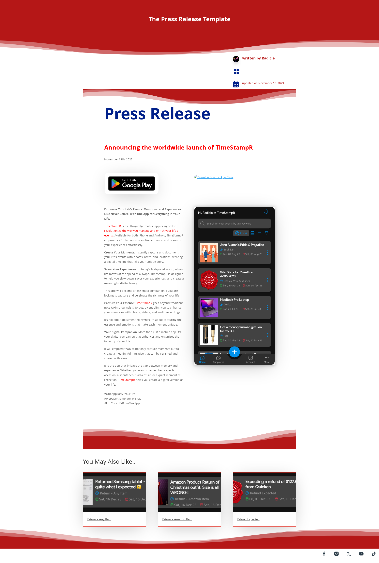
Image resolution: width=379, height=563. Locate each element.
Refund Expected (248, 519)
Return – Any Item (99, 519)
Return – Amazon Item (177, 519)
